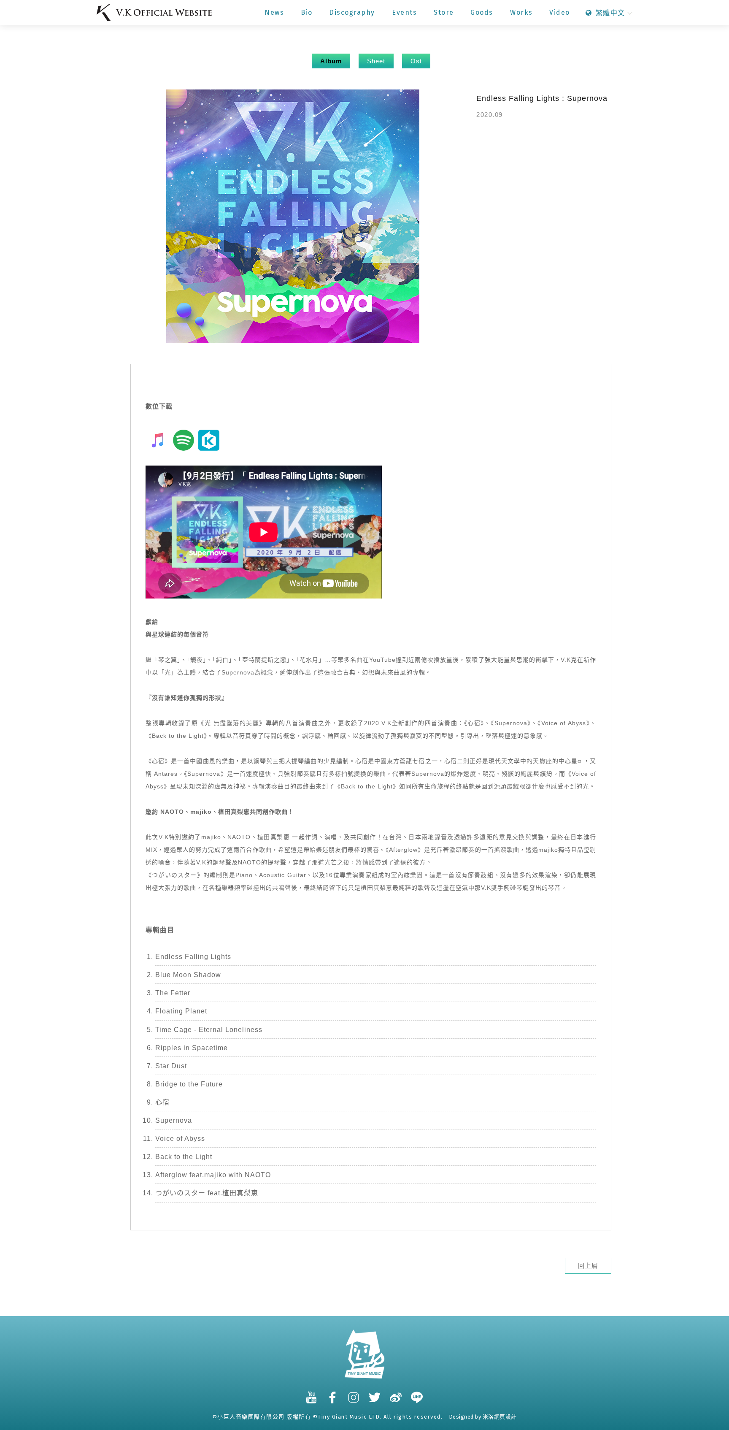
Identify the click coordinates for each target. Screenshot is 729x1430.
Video (559, 12)
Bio (307, 12)
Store (444, 12)
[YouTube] (311, 1393)
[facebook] (332, 1393)
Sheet (376, 61)
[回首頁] (154, 12)
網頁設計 (505, 1417)
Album (331, 61)
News (274, 12)
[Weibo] (396, 1393)
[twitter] (375, 1393)
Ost (416, 61)
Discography (352, 12)
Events (404, 12)
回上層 (588, 1265)
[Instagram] (353, 1393)
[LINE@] (417, 1393)
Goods (481, 12)
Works (521, 12)
